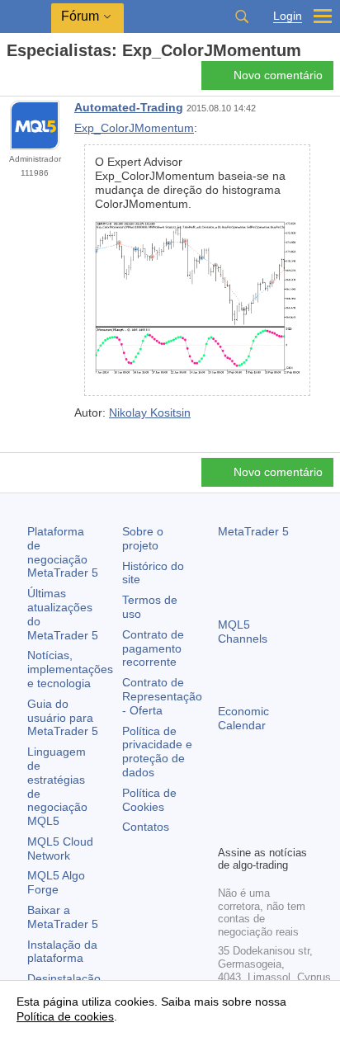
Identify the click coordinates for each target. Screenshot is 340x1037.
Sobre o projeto (142, 538)
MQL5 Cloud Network (60, 848)
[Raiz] (12, 79)
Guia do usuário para (62, 717)
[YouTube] (228, 830)
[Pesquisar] (242, 16)
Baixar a (62, 917)
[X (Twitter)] (280, 803)
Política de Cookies (149, 799)
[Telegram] (254, 803)
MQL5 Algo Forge (56, 882)
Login (287, 16)
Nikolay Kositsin (150, 412)
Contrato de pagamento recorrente (153, 648)
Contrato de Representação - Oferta (162, 696)
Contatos (145, 826)
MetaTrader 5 (253, 531)
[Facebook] (228, 803)
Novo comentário (278, 75)
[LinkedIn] (254, 830)
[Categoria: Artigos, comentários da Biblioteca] (31, 80)
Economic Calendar (243, 718)
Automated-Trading (128, 107)
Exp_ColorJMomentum (134, 127)
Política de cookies (65, 1016)
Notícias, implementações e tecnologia (70, 669)
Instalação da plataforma (62, 951)
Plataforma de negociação (62, 552)
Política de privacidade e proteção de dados (157, 751)
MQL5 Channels (242, 631)
